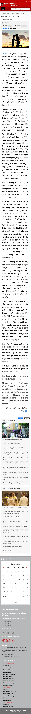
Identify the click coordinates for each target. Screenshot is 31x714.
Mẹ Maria (24, 26)
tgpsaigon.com (7, 623)
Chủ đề (5, 25)
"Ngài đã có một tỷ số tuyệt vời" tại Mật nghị (15, 526)
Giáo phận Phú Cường (8, 680)
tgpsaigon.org (7, 625)
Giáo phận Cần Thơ (8, 670)
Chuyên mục (5, 13)
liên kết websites (8, 661)
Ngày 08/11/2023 (8, 23)
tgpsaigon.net (7, 621)
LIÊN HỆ (4, 645)
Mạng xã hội (6, 628)
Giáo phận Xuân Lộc (8, 685)
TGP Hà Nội (6, 704)
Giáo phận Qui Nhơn (8, 700)
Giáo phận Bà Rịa (7, 668)
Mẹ (10, 26)
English (28, 1)
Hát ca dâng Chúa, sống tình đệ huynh (13, 462)
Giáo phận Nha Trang (8, 696)
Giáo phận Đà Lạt (7, 672)
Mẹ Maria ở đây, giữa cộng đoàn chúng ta (14, 448)
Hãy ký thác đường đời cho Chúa (12, 517)
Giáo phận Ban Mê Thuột (9, 691)
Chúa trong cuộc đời (18, 13)
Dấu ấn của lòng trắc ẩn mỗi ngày (12, 483)
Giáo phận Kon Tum (8, 698)
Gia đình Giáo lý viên (8, 551)
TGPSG (5, 54)
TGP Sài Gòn (6, 665)
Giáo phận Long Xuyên (9, 674)
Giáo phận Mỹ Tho (7, 676)
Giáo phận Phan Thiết (8, 678)
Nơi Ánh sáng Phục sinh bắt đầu (11, 443)
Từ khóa (18, 25)
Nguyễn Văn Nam (7, 19)
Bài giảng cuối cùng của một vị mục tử (13, 439)
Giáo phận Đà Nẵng (8, 693)
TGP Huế (5, 689)
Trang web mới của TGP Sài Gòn (13, 618)
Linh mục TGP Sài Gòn (10, 610)
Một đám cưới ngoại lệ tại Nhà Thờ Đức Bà (15, 507)
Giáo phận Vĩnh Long (8, 683)
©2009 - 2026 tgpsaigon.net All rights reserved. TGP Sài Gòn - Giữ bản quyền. (15, 711)
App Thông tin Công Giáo (11, 636)
